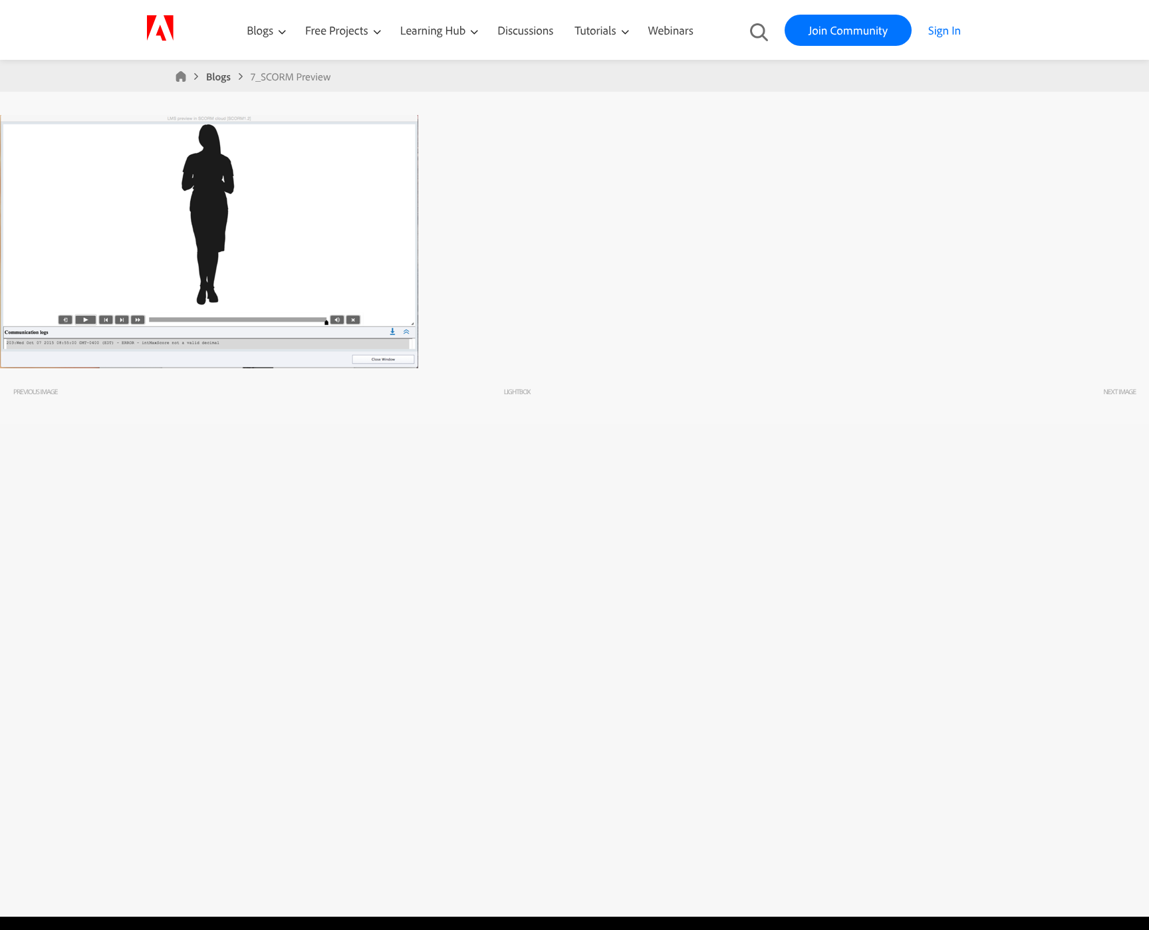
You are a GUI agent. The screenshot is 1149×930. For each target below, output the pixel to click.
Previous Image (35, 391)
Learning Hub (434, 30)
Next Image (1119, 391)
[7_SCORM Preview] (209, 365)
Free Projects (338, 30)
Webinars (671, 30)
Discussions (525, 30)
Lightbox (517, 391)
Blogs (260, 30)
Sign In (944, 30)
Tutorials (596, 30)
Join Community (848, 30)
